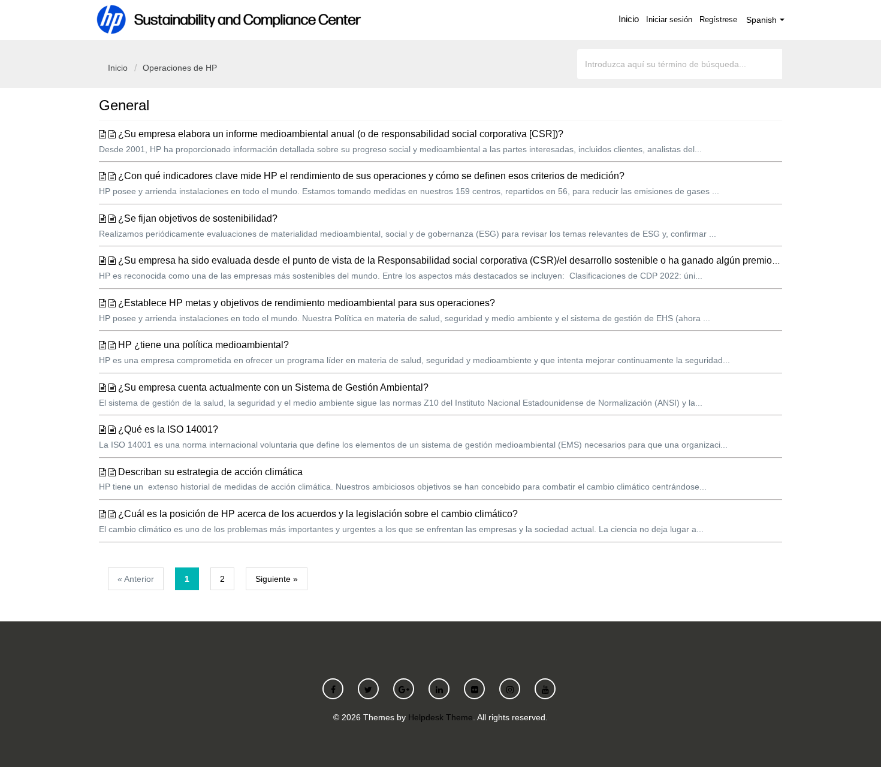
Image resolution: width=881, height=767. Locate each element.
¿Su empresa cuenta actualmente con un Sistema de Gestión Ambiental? (273, 387)
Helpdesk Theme (440, 717)
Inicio (628, 19)
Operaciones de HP (180, 68)
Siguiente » (276, 579)
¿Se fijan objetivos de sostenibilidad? (197, 218)
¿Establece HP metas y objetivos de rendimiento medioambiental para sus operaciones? (306, 303)
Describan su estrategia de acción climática (210, 472)
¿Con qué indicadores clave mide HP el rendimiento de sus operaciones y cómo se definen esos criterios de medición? (371, 176)
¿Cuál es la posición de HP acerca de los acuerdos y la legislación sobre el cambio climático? (318, 514)
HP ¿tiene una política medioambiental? (203, 345)
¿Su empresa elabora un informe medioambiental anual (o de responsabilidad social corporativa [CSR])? (340, 134)
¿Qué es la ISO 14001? (168, 429)
